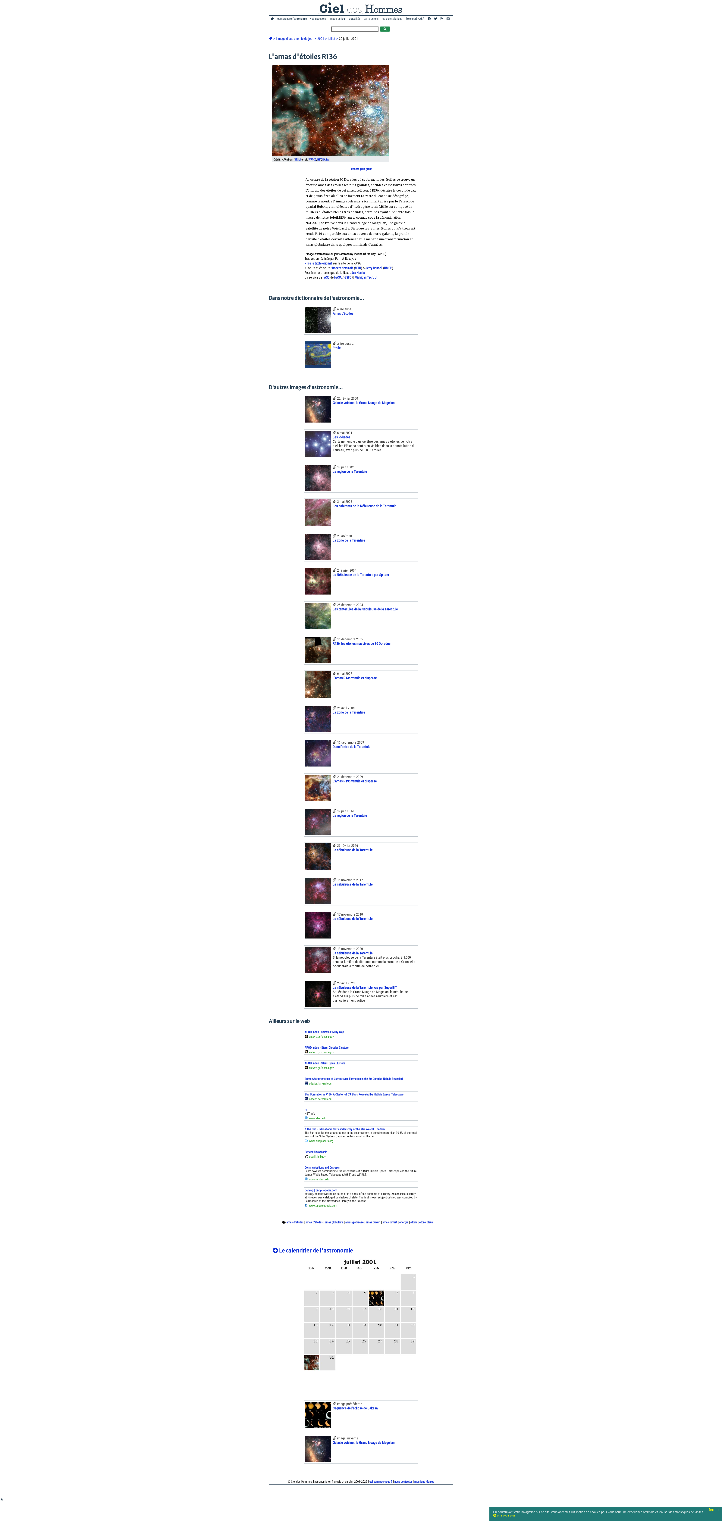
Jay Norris (358, 273)
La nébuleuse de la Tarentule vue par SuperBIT (365, 987)
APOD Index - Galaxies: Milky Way (324, 1032)
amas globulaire (334, 1222)
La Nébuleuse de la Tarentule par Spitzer (361, 575)
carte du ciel (371, 18)
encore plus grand (361, 169)
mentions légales (424, 1481)
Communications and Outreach (322, 1167)
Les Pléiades (341, 437)
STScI (297, 159)
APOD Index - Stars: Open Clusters (325, 1063)
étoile (413, 1222)
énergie (403, 1222)
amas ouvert (373, 1222)
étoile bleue (426, 1222)
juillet (332, 39)
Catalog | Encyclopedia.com (321, 1190)
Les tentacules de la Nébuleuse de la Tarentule (365, 609)
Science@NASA (415, 18)
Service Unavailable (316, 1152)
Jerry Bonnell (374, 268)
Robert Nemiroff (342, 268)
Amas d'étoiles (343, 313)
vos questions (318, 18)
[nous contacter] (448, 19)
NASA (325, 159)
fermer (715, 1510)
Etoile (337, 348)
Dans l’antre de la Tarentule (351, 747)
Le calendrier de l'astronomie (315, 1250)
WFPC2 (312, 159)
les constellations (392, 18)
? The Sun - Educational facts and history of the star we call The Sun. (345, 1129)
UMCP (388, 268)
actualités (354, 18)
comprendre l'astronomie (292, 18)
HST (319, 159)
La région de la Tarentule (350, 471)
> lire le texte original (318, 263)
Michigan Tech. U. (366, 277)
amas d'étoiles (295, 1222)
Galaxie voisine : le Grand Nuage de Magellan (364, 403)
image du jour (338, 18)
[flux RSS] (442, 19)
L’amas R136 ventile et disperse (355, 678)
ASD (327, 277)
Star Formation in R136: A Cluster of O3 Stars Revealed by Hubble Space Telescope (354, 1094)
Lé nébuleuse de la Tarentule (353, 884)
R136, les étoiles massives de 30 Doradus (362, 643)
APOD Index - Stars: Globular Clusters (327, 1047)
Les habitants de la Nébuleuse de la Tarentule (364, 506)
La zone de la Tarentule (349, 540)
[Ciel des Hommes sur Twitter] (435, 19)
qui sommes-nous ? (380, 1481)
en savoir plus (506, 1515)
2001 (321, 39)
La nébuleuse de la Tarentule (353, 850)
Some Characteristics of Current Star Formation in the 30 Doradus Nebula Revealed (354, 1079)
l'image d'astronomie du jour (295, 39)
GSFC (347, 277)
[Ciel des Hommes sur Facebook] (429, 19)
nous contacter (403, 1481)
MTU (358, 268)
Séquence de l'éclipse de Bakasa (355, 1408)
